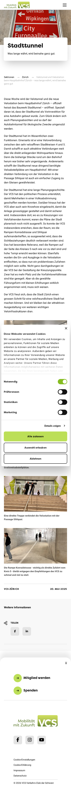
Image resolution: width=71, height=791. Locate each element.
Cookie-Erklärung (22, 765)
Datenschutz (20, 775)
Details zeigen (52, 425)
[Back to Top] (66, 663)
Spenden (30, 690)
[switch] (62, 392)
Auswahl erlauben (35, 447)
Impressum (19, 770)
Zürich (25, 77)
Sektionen (9, 77)
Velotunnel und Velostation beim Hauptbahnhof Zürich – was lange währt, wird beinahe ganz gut (35, 80)
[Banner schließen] (66, 328)
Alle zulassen (35, 436)
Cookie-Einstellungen (24, 759)
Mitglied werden (36, 678)
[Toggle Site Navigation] (64, 5)
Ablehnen (35, 458)
